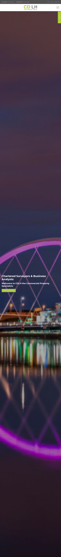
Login (51, 2)
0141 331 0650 (8, 2)
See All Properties (8, 290)
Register (57, 1)
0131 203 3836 (22, 2)
